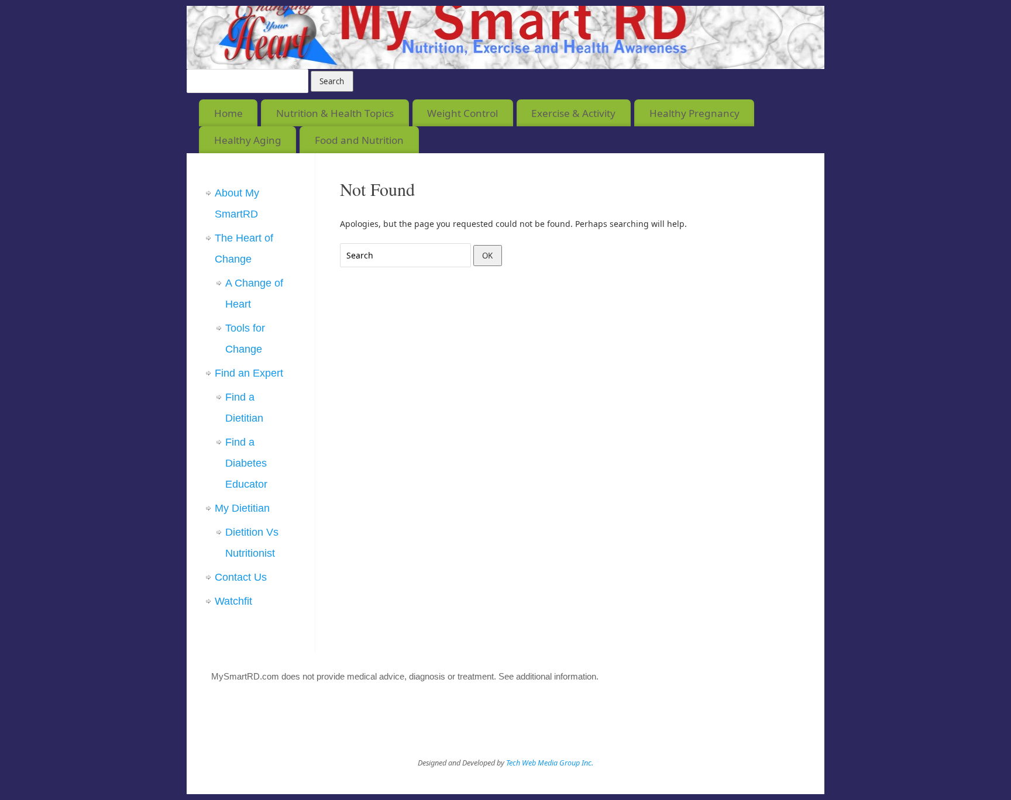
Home (228, 113)
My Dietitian (242, 508)
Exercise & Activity (573, 113)
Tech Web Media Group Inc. (549, 763)
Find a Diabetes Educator (246, 463)
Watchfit (233, 601)
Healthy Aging (247, 140)
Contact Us (241, 577)
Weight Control (462, 113)
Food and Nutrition (359, 140)
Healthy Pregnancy (694, 113)
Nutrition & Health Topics (335, 113)
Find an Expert (249, 373)
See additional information (547, 676)
